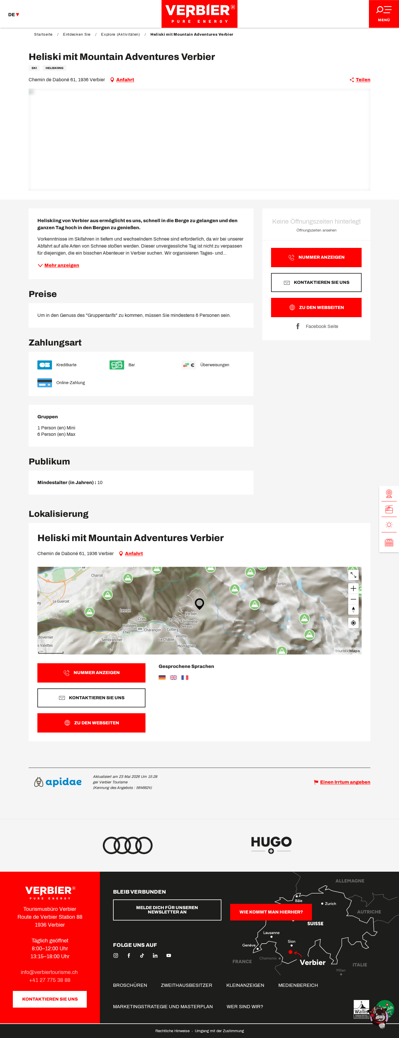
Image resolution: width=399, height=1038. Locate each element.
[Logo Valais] (361, 1009)
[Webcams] (389, 493)
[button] (199, 140)
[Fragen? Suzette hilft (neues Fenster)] (378, 1017)
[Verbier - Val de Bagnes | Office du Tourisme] (199, 14)
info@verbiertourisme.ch (50, 972)
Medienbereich (298, 985)
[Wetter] (389, 524)
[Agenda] (389, 542)
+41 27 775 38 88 (49, 980)
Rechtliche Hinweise (173, 1031)
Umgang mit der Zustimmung (219, 1031)
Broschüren (130, 985)
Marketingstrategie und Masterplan (163, 1006)
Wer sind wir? (245, 1006)
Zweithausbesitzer (186, 985)
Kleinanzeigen (245, 985)
